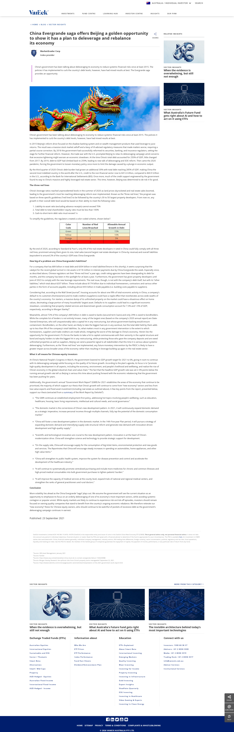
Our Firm (172, 13)
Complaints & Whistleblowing (144, 725)
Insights (155, 13)
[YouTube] (121, 719)
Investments (68, 13)
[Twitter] (117, 719)
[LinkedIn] (112, 719)
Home (80, 725)
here (180, 537)
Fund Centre (89, 13)
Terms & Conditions (115, 725)
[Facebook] (108, 719)
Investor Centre (134, 13)
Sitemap (89, 725)
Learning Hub (110, 13)
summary (68, 392)
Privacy (99, 725)
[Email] (126, 719)
